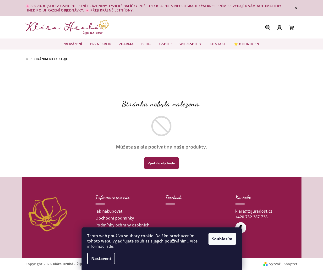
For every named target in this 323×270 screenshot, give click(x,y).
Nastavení (101, 258)
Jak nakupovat (108, 211)
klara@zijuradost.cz (254, 211)
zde (110, 246)
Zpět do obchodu (161, 163)
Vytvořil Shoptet (283, 264)
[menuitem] (72, 44)
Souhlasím (222, 239)
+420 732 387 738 (251, 217)
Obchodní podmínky (114, 218)
